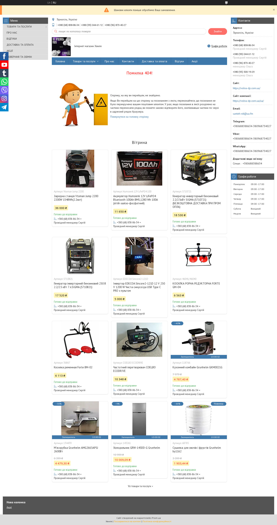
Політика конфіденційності (157, 521)
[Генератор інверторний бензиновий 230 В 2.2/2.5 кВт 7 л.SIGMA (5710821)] (80, 256)
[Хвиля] (61, 46)
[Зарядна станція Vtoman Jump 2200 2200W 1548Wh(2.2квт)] (80, 168)
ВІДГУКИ (12, 38)
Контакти (128, 61)
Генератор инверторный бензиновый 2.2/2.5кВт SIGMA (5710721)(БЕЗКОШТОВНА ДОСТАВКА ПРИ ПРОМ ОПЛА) (197, 201)
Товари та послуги (84, 61)
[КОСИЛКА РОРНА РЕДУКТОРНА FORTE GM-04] (199, 256)
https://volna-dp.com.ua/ (246, 88)
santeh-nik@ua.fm (243, 113)
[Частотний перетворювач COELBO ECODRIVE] (139, 340)
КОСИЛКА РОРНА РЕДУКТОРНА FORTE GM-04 (196, 285)
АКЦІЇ (10, 50)
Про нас (109, 61)
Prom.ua (156, 518)
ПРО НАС (12, 32)
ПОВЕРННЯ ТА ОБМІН (19, 57)
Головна (60, 61)
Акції (195, 61)
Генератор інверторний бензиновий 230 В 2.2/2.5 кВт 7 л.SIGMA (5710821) (80, 285)
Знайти (218, 31)
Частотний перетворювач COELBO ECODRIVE (134, 369)
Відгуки (179, 61)
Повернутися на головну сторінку (129, 116)
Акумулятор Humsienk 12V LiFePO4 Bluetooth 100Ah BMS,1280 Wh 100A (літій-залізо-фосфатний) (135, 199)
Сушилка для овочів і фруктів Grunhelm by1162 (197, 449)
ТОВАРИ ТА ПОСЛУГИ (19, 26)
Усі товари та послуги (139, 486)
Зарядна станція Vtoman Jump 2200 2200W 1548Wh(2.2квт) (76, 197)
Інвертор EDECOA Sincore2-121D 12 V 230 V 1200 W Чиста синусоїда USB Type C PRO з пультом (139, 287)
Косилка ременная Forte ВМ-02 (73, 367)
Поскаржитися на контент (127, 521)
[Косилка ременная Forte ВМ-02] (80, 340)
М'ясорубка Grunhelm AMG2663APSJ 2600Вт (76, 449)
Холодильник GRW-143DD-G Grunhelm (136, 447)
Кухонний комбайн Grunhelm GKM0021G (197, 367)
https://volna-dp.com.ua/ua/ (248, 101)
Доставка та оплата (154, 61)
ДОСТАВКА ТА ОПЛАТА (20, 44)
